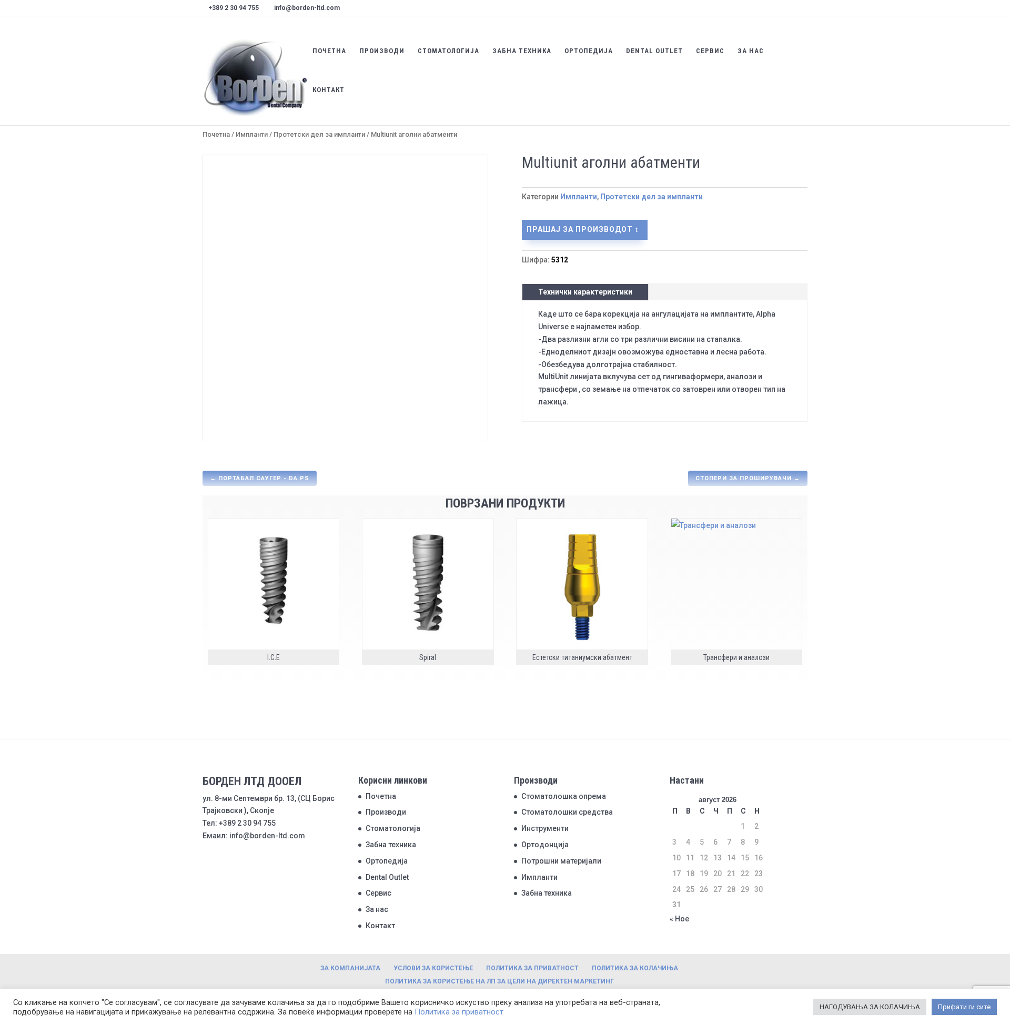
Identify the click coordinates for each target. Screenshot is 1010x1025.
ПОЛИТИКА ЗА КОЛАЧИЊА (635, 968)
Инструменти (545, 828)
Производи (382, 51)
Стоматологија (448, 51)
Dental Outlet (654, 51)
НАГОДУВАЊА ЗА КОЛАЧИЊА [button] (870, 1007)
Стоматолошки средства (567, 812)
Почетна (329, 51)
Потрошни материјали (561, 861)
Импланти (252, 134)
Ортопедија (588, 51)
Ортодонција (545, 844)
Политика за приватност (459, 1012)
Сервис (710, 51)
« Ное (679, 919)
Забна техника (521, 51)
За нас (751, 51)
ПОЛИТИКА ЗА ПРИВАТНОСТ (532, 968)
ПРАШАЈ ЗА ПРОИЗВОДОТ (580, 229)
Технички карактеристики (585, 292)
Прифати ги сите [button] (964, 1007)
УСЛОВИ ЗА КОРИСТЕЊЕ (433, 968)
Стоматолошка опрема (563, 796)
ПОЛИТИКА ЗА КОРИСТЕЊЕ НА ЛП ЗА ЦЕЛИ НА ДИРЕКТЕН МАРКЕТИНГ (499, 981)
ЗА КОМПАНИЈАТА (350, 968)
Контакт (328, 90)
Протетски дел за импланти (319, 134)
